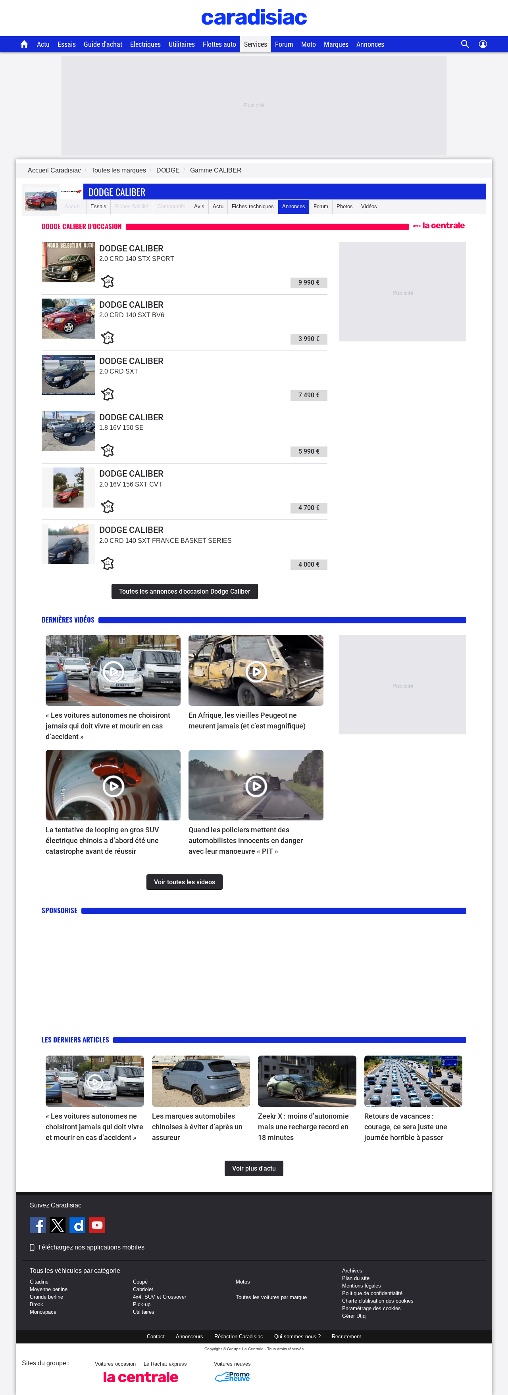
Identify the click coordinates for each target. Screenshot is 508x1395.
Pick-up (141, 1304)
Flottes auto (219, 44)
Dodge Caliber (117, 191)
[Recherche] (465, 44)
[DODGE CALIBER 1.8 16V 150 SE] (68, 449)
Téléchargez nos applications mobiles (91, 1247)
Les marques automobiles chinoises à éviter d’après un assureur (197, 1127)
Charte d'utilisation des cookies (378, 1301)
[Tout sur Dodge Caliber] (41, 209)
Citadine (39, 1282)
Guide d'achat (103, 44)
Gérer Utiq (354, 1316)
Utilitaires (182, 44)
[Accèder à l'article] (113, 670)
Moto (308, 44)
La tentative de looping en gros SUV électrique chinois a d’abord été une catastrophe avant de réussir (102, 840)
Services (255, 44)
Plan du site (355, 1278)
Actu (43, 44)
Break (36, 1304)
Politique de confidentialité (372, 1293)
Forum (284, 44)
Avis (199, 206)
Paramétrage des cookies (371, 1308)
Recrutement (346, 1336)
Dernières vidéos (68, 620)
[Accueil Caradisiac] (24, 44)
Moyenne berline (48, 1289)
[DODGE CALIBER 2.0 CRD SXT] (68, 393)
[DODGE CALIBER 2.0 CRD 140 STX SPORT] (68, 281)
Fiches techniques (253, 206)
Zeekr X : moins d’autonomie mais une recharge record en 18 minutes (303, 1127)
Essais (67, 44)
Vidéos (369, 206)
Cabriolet (143, 1289)
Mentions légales (361, 1286)
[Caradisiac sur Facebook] (39, 1226)
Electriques (145, 44)
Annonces (370, 44)
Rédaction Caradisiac (238, 1336)
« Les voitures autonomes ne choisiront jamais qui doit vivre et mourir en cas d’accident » (108, 726)
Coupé (140, 1282)
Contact (156, 1336)
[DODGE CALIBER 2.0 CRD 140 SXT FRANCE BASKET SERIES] (68, 562)
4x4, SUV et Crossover (159, 1297)
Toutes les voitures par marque (271, 1297)
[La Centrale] (140, 1384)
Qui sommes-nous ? (297, 1336)
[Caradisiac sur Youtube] (97, 1226)
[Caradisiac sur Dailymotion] (78, 1226)
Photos (345, 206)
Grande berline (46, 1297)
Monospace (43, 1312)
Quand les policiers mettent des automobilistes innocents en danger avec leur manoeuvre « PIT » (246, 840)
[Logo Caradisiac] (254, 32)
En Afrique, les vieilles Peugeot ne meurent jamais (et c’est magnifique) (247, 720)
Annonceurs (189, 1336)
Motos (243, 1282)
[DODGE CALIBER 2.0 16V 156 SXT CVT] (68, 506)
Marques (336, 44)
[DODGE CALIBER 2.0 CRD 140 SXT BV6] (68, 337)
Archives (352, 1271)
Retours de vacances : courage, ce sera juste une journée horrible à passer (405, 1127)
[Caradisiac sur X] (58, 1226)
